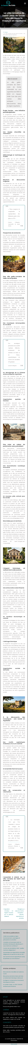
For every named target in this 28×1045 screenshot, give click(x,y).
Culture (6, 32)
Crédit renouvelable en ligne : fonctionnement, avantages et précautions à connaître (11, 938)
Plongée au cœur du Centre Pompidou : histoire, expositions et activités (19, 913)
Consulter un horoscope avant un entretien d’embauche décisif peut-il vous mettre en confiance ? (13, 944)
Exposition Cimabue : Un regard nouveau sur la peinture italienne (8, 912)
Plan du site (14, 1044)
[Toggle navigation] (25, 3)
